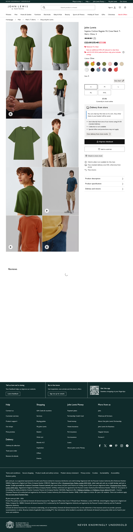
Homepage (9, 20)
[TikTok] (127, 446)
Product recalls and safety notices (47, 473)
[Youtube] (111, 446)
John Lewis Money (98, 1)
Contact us (10, 411)
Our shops (9, 427)
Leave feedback (13, 394)
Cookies (95, 473)
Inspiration (40, 448)
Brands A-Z (40, 442)
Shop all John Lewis (46, 20)
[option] (86, 64)
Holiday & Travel (93, 14)
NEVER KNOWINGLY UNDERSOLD (18, 1)
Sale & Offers (122, 14)
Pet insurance (72, 432)
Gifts (103, 14)
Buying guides (41, 421)
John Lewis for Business (106, 427)
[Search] (43, 7)
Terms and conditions (13, 473)
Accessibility (115, 473)
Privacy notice (85, 473)
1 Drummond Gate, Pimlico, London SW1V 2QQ (77, 483)
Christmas (111, 14)
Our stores (123, 1)
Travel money (71, 421)
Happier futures (103, 432)
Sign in (110, 7)
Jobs (99, 411)
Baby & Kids (58, 14)
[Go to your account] (115, 7)
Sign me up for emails (57, 394)
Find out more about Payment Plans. (17, 495)
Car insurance (71, 437)
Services (39, 416)
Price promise (10, 432)
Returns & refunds (12, 456)
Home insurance (72, 427)
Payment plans (72, 411)
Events (39, 458)
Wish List (40, 437)
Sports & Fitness (78, 14)
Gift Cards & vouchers (44, 411)
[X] (105, 446)
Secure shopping (27, 473)
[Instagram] (121, 446)
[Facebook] (100, 446)
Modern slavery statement (70, 473)
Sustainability (104, 473)
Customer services (12, 416)
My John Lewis (112, 1)
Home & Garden (25, 14)
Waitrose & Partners (105, 416)
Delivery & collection (13, 445)
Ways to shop (77, 1)
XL (91, 93)
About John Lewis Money (76, 448)
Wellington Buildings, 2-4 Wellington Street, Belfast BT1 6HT (96, 490)
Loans (69, 442)
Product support (11, 421)
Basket (39, 432)
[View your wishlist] (119, 7)
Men (15, 14)
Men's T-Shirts (30, 20)
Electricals (47, 14)
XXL (104, 93)
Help (87, 1)
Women (8, 14)
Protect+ (101, 437)
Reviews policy (11, 476)
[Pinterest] (116, 446)
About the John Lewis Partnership (109, 421)
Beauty (67, 14)
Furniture (37, 14)
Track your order (11, 451)
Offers (39, 453)
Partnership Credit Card (75, 416)
